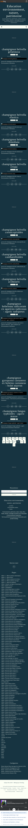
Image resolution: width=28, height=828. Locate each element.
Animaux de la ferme (6, 737)
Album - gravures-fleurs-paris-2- (8, 675)
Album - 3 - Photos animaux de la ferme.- (10, 579)
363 (20, 438)
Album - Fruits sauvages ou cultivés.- (9, 658)
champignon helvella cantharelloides (14, 255)
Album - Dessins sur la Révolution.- (9, 648)
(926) (10, 769)
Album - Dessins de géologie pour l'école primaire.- (13, 602)
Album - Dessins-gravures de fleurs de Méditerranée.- (13, 624)
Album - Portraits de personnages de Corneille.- (12, 719)
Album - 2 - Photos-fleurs (7, 577)
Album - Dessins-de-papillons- (8, 607)
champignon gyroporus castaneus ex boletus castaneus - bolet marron (14, 381)
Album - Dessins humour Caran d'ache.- (10, 639)
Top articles (14, 788)
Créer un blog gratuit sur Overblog (5, 788)
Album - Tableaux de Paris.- (7, 720)
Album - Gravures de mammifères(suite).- (11, 666)
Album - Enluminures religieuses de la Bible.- (11, 651)
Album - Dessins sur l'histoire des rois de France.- (12, 649)
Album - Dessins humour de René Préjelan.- (11, 641)
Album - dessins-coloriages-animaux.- (10, 590)
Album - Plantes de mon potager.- (9, 717)
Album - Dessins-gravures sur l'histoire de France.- (13, 636)
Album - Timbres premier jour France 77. (10, 730)
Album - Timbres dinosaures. (8, 729)
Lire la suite (14, 65)
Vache (2, 757)
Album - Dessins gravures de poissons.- (10, 628)
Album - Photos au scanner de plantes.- (10, 688)
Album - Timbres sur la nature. (8, 732)
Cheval (3, 740)
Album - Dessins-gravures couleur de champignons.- (13, 619)
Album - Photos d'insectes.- (7, 702)
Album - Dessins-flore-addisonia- (9, 617)
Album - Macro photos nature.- (8, 683)
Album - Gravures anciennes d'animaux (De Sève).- (13, 661)
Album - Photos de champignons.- (9, 690)
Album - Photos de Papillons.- (8, 695)
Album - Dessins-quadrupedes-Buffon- (10, 644)
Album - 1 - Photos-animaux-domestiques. (11, 575)
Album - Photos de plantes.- (7, 698)
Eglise (2, 749)
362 (17, 438)
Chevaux (3, 742)
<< (3, 438)
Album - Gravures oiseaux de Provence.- (10, 678)
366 (7, 441)
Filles (2, 752)
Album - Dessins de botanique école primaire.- (12, 599)
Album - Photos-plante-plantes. (8, 715)
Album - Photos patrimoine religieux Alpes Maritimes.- (14, 714)
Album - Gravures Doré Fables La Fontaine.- (11, 668)
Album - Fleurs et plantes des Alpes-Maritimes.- (12, 653)
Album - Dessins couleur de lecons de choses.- (12, 592)
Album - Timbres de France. (7, 725)
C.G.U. (5, 789)
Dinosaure (3, 747)
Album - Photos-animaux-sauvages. (9, 687)
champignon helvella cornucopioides (14, 231)
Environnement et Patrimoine (16, 517)
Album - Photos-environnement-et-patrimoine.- (12, 707)
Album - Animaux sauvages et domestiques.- (11, 584)
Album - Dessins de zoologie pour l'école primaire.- (13, 611)
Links (2, 756)
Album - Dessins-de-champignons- (9, 601)
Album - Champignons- (6, 587)
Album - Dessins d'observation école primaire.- (12, 612)
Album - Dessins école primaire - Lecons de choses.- (13, 614)
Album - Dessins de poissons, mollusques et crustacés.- (14, 609)
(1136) (10, 768)
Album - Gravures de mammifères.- (9, 665)
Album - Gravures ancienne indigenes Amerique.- (12, 660)
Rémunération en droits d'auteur (12, 789)
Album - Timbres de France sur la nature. (10, 727)
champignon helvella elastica (14, 116)
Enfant (2, 751)
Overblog (22, 782)
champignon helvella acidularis (14, 280)
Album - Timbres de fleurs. (7, 724)
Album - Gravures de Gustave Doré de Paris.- (11, 663)
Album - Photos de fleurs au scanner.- (10, 692)
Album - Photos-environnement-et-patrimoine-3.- (12, 710)
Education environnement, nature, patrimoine (14, 11)
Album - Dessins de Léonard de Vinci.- (10, 604)
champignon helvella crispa (14, 165)
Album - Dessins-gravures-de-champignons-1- (12, 623)
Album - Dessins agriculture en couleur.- (10, 589)
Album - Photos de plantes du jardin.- (9, 700)
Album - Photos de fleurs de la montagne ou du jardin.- (14, 693)
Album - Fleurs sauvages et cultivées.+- (10, 655)
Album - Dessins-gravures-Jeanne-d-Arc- (10, 634)
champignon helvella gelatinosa (14, 50)
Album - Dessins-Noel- (6, 643)
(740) (8, 773)
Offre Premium (20, 789)
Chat (2, 739)
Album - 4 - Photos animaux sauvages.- (10, 580)
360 (10, 438)
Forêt (2, 754)
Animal (3, 735)
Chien (2, 744)
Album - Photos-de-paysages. (8, 697)
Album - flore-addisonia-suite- (8, 656)
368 (14, 441)
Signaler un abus (23, 788)
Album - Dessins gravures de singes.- (9, 629)
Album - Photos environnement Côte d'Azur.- (11, 705)
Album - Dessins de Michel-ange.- (9, 606)
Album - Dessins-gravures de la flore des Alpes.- (12, 626)
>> (14, 444)
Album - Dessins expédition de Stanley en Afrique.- (13, 616)
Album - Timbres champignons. (8, 722)
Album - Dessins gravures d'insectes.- (10, 631)
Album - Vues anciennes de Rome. (9, 734)
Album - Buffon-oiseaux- (7, 585)
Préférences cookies (19, 791)
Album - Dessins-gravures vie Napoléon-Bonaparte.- (13, 638)
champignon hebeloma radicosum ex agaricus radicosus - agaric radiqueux (14, 307)
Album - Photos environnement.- (8, 703)
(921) (11, 771)
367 (11, 441)
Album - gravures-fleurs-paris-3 (8, 676)
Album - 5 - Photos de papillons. (8, 582)
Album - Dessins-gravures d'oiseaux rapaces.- (11, 633)
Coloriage (3, 746)
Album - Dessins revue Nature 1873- (9, 646)
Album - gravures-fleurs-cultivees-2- (9, 671)
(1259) (13, 766)
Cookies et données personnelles (10, 791)
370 (22, 441)
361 (13, 438)
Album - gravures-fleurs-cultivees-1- (9, 670)
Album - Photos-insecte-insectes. (8, 712)
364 (24, 438)
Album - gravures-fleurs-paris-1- (8, 673)
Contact (18, 788)
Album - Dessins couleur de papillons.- (10, 594)
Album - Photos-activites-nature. (8, 685)
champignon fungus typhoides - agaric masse (14, 414)
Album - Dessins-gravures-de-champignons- (11, 621)
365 (4, 441)
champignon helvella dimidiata (14, 140)
